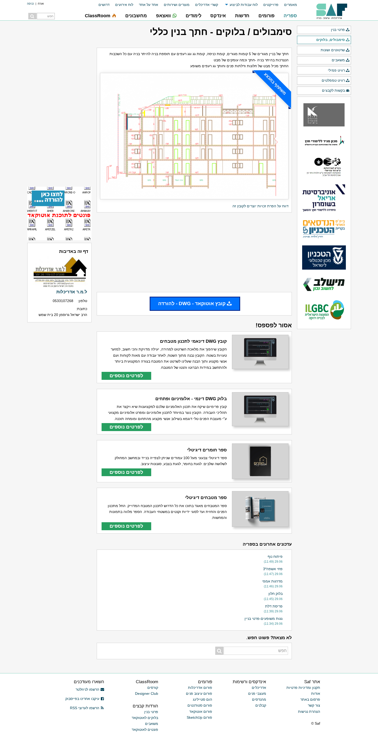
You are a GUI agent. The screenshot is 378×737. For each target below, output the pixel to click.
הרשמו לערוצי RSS (84, 708)
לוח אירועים (124, 5)
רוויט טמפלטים (333, 80)
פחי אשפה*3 (273, 569)
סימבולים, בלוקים (330, 40)
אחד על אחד (148, 5)
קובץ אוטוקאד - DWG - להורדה (192, 303)
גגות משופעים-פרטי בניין (264, 618)
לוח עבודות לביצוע (244, 5)
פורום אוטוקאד (200, 711)
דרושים (104, 5)
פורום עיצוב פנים (199, 693)
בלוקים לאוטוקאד (145, 718)
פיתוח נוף (275, 556)
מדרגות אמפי (272, 581)
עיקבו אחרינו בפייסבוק (82, 699)
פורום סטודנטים (199, 705)
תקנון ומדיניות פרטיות (303, 687)
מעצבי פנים (257, 693)
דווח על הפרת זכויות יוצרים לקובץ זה (260, 206)
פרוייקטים (270, 5)
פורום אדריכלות (200, 687)
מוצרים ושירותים (177, 5)
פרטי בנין (338, 30)
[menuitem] (287, 5)
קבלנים (260, 705)
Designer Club (146, 693)
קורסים (152, 687)
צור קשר (314, 705)
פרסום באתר (310, 699)
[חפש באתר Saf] (32, 16)
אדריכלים (259, 687)
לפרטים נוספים (126, 375)
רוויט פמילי (336, 70)
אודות (315, 693)
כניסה (30, 3)
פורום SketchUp (199, 717)
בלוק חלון (275, 594)
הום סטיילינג (202, 699)
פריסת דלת (274, 606)
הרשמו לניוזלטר (87, 689)
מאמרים (290, 5)
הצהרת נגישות (309, 711)
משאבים (338, 60)
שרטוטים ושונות (333, 50)
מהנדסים (259, 699)
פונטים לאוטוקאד (145, 729)
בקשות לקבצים (333, 90)
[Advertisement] (194, 252)
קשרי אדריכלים (206, 5)
